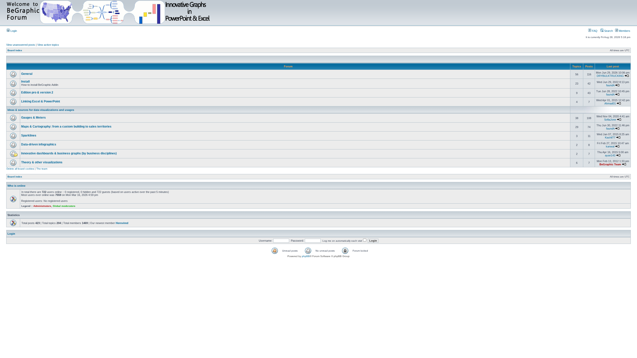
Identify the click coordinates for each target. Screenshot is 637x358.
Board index (14, 50)
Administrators (42, 206)
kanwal (610, 146)
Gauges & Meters (33, 117)
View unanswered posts (20, 44)
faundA (610, 85)
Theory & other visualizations (41, 162)
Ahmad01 (610, 103)
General (26, 74)
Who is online (16, 185)
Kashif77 (610, 137)
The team (41, 168)
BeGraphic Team (610, 164)
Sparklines (28, 135)
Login (13, 30)
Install (25, 81)
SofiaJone (610, 119)
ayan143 (610, 155)
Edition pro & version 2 (37, 92)
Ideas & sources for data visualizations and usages (40, 109)
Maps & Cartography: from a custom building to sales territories (66, 126)
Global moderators (64, 206)
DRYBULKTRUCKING (610, 75)
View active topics (48, 44)
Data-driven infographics (38, 144)
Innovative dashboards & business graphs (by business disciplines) (69, 153)
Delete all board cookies (20, 168)
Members (624, 30)
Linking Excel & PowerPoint (40, 101)
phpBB (306, 256)
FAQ (594, 30)
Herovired (122, 223)
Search (608, 30)
